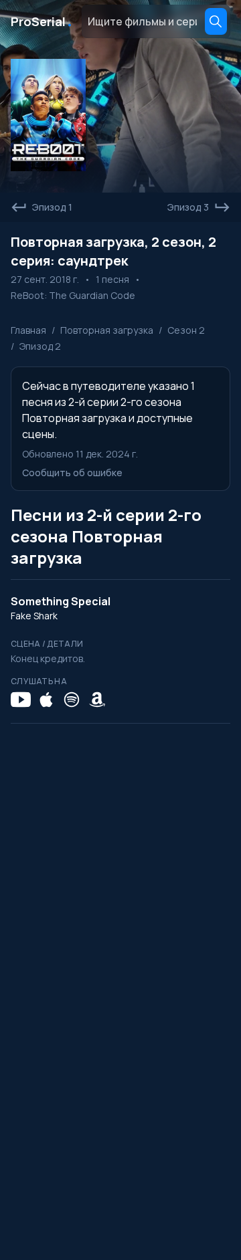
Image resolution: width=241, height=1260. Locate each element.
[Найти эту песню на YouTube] (21, 700)
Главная (28, 330)
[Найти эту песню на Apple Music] (46, 700)
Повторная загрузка (106, 330)
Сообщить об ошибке (72, 472)
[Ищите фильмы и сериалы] (216, 21)
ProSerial (42, 21)
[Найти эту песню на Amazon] (97, 700)
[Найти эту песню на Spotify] (72, 700)
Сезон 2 (186, 330)
